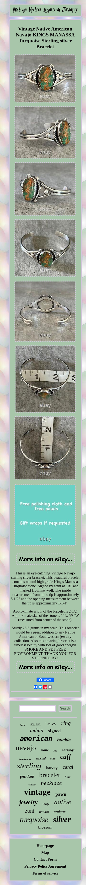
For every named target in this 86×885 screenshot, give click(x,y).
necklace (51, 783)
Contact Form (45, 859)
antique (59, 812)
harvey (52, 767)
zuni (29, 810)
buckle (64, 740)
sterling (29, 765)
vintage (37, 792)
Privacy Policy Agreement (45, 866)
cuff (65, 756)
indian (36, 730)
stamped (41, 758)
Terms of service (45, 873)
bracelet (49, 775)
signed (54, 730)
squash (35, 724)
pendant (27, 776)
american (36, 738)
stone (45, 750)
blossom (45, 827)
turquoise (34, 819)
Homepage (45, 846)
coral (68, 767)
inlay (46, 804)
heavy (50, 723)
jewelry (28, 802)
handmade (25, 759)
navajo (26, 748)
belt (55, 750)
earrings (68, 750)
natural (44, 812)
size (52, 758)
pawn (60, 794)
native (62, 802)
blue (67, 777)
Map (45, 852)
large (23, 725)
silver (62, 819)
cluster (32, 784)
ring (66, 723)
